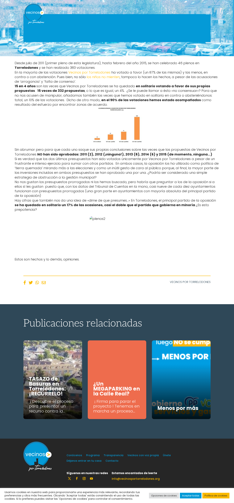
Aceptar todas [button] (190, 495)
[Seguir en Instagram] (84, 478)
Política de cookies (216, 495)
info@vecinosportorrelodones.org (136, 479)
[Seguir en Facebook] (77, 478)
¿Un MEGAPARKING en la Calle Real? (116, 388)
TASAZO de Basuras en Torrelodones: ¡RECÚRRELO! (47, 386)
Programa (93, 455)
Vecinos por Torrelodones (89, 72)
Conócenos (74, 455)
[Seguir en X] (69, 478)
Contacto (111, 461)
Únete (167, 455)
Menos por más (177, 408)
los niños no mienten (103, 77)
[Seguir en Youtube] (91, 478)
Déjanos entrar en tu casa (84, 461)
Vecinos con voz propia (143, 455)
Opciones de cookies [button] (164, 495)
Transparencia (113, 455)
